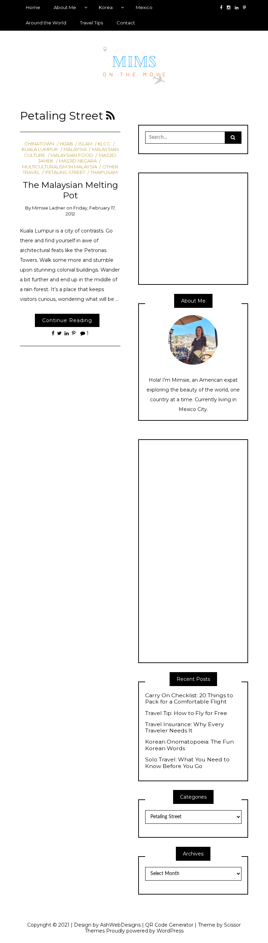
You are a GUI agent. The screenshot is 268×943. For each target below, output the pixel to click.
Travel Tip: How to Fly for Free (186, 713)
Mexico (144, 7)
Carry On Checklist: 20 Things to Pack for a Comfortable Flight (189, 698)
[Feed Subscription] (110, 115)
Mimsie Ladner (48, 208)
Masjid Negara (78, 160)
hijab (66, 143)
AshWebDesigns (120, 925)
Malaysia (75, 149)
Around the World (46, 22)
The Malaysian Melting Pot (70, 190)
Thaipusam (104, 172)
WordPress (170, 931)
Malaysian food (72, 155)
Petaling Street (65, 172)
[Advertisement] (203, 228)
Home (33, 7)
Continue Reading (67, 320)
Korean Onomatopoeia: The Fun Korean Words (189, 745)
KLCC (104, 143)
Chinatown (39, 143)
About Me (65, 7)
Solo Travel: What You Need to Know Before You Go (187, 762)
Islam (85, 143)
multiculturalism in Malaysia (59, 166)
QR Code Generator (169, 925)
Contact (126, 22)
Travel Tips (91, 22)
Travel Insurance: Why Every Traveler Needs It (184, 727)
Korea (106, 7)
